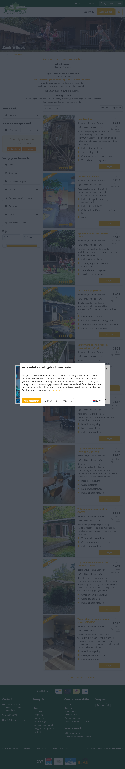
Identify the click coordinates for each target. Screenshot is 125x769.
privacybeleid (58, 390)
